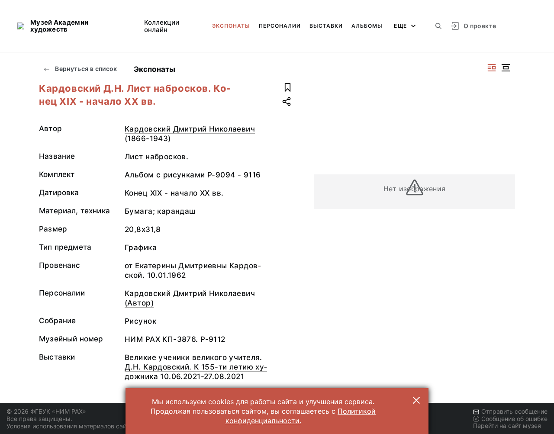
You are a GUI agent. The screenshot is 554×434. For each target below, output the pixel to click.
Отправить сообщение (514, 411)
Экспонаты (231, 26)
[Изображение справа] (492, 68)
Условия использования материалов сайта (69, 426)
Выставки (326, 26)
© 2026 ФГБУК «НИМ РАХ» (46, 411)
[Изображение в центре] (505, 68)
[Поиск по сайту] (438, 26)
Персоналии (280, 26)
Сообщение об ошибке (514, 418)
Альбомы (367, 26)
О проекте (480, 25)
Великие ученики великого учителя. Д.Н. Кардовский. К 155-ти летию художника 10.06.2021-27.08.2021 (196, 367)
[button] (416, 400)
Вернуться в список (85, 68)
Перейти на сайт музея (507, 425)
